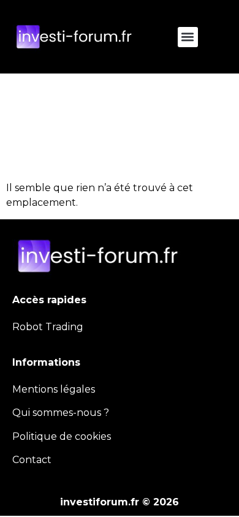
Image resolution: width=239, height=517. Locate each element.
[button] (188, 37)
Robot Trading (47, 327)
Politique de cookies (61, 436)
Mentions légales (53, 389)
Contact (31, 460)
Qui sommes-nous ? (60, 412)
